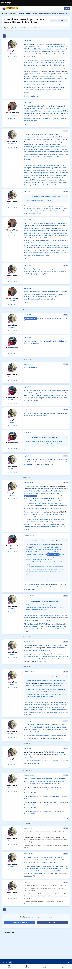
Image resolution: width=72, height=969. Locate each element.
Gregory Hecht (11, 28)
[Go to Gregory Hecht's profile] (5, 28)
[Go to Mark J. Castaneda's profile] (12, 341)
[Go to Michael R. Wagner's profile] (12, 106)
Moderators (13, 53)
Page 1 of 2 (21, 36)
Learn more (3, 3)
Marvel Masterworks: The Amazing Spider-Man (41, 683)
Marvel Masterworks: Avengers (33, 752)
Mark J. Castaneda (12, 348)
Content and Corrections (34, 28)
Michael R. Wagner (12, 113)
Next (11, 36)
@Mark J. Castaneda (31, 318)
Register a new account (20, 922)
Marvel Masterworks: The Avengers (45, 754)
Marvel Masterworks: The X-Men (57, 512)
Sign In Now (52, 922)
